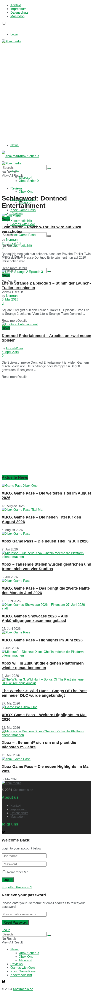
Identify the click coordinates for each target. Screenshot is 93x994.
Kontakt (15, 5)
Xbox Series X (29, 156)
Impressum (18, 9)
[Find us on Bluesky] (3, 27)
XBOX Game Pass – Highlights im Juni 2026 (42, 640)
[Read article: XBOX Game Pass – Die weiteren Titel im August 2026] (46, 485)
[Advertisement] (46, 89)
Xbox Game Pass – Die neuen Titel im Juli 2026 (45, 541)
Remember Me (17, 872)
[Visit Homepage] (11, 41)
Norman (12, 239)
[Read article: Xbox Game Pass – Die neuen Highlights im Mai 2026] (46, 759)
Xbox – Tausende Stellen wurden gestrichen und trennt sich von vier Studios (46, 566)
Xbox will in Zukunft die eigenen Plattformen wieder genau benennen (43, 665)
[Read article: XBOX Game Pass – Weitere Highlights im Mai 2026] (46, 707)
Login (14, 34)
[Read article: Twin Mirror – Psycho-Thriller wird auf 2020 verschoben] (46, 215)
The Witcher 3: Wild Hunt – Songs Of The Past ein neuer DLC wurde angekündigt (44, 693)
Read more (14, 268)
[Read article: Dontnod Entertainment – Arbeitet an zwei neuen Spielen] (46, 324)
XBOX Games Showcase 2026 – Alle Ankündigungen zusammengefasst (35, 618)
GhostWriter (14, 348)
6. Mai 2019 (10, 299)
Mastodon (17, 16)
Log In (6, 930)
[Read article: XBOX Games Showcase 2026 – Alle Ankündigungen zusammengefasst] (46, 606)
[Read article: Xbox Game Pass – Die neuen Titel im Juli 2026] (46, 533)
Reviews (16, 213)
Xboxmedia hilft (21, 245)
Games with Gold (22, 224)
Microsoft (25, 960)
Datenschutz (19, 12)
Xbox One (26, 191)
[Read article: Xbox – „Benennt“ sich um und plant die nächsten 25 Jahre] (46, 733)
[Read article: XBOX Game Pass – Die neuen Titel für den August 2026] (46, 509)
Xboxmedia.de (23, 790)
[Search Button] (49, 236)
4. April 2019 (10, 352)
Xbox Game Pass (23, 210)
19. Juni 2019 (11, 243)
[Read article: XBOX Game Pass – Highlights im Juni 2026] (46, 632)
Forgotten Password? (17, 887)
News (14, 145)
